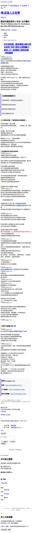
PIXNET (8, 508)
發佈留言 (3, 443)
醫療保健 (13, 425)
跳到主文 (3, 17)
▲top (2, 430)
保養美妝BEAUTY (16, 427)
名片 (5, 37)
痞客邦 (12, 421)
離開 (9, 529)
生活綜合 (14, 30)
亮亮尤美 (3, 411)
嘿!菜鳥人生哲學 (10, 12)
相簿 (5, 33)
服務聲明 (18, 510)
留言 (16, 421)
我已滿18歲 (4, 529)
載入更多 (3, 433)
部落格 (6, 35)
